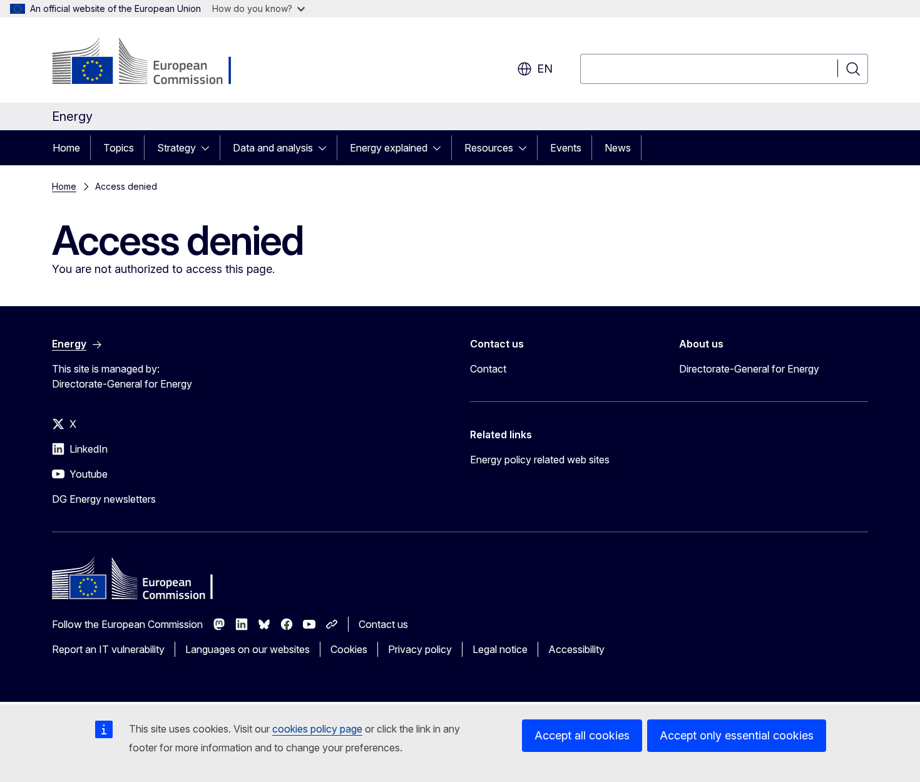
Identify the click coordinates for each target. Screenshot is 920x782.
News (618, 147)
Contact (488, 369)
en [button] (545, 68)
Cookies (348, 649)
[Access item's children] (209, 147)
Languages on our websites (247, 649)
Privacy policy (420, 649)
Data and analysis (273, 147)
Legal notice (500, 649)
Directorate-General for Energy (749, 369)
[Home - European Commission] (153, 63)
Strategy (176, 147)
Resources (488, 147)
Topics (118, 147)
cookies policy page (317, 729)
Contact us (383, 624)
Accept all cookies (582, 735)
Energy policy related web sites (540, 459)
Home (66, 147)
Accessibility (576, 649)
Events (565, 147)
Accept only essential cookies (737, 735)
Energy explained (388, 147)
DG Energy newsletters (104, 499)
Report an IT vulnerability (108, 649)
